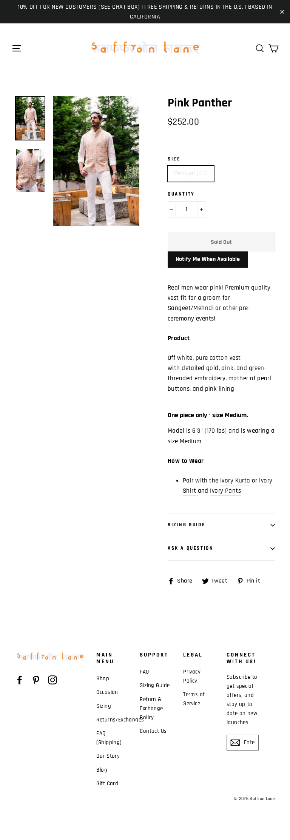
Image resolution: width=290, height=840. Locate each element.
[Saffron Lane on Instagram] (52, 680)
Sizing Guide (186, 525)
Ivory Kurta (235, 480)
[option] (96, 161)
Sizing (103, 706)
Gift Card (107, 783)
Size (174, 159)
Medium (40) (190, 173)
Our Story (108, 756)
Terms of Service (194, 699)
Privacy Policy (192, 676)
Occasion (107, 692)
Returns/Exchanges (112, 719)
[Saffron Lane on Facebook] (19, 680)
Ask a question (190, 548)
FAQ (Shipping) (108, 738)
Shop (102, 678)
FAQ (144, 671)
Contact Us (153, 731)
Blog (101, 770)
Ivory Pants (225, 491)
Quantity (181, 194)
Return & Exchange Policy (151, 708)
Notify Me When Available (208, 259)
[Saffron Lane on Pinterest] (35, 680)
